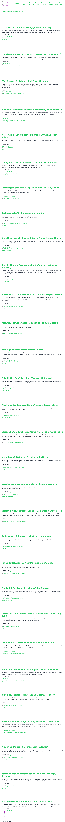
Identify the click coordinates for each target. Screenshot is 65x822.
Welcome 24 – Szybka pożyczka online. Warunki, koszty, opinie (29, 136)
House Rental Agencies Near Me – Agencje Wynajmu (27, 563)
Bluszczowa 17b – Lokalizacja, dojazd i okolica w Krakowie (30, 669)
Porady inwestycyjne (44, 3)
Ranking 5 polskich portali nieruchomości (22, 349)
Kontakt (17, 3)
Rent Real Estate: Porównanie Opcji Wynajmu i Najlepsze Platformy (29, 266)
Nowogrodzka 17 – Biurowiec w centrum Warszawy (27, 801)
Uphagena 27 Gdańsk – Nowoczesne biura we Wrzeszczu (30, 162)
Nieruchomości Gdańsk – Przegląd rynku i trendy (26, 457)
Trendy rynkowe (37, 3)
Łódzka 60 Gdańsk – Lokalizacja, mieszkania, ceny (26, 27)
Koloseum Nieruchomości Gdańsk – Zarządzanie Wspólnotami (32, 511)
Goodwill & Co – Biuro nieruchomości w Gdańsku (25, 588)
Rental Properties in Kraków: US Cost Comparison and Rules (31, 238)
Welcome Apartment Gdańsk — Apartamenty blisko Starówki (32, 109)
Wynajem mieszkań (31, 3)
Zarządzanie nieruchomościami (53, 3)
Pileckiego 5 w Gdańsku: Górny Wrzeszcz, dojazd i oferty (30, 405)
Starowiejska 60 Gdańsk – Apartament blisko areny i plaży (30, 187)
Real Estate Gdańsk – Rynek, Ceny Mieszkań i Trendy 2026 (30, 721)
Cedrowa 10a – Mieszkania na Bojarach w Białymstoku (28, 642)
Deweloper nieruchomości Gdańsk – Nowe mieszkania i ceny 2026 (31, 614)
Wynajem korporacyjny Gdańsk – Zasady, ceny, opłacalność (31, 54)
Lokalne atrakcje (61, 3)
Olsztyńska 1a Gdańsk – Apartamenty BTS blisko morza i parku (32, 432)
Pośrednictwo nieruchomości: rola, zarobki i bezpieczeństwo (32, 294)
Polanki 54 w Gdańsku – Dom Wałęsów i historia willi (27, 378)
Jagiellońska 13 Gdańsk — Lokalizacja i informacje (26, 536)
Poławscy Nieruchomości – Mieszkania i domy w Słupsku (30, 323)
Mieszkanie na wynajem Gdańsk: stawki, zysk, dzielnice (29, 484)
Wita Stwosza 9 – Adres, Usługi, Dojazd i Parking (25, 81)
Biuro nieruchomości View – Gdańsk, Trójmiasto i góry (28, 695)
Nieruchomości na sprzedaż (23, 3)
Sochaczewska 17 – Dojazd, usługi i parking (23, 213)
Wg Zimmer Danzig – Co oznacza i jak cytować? (25, 747)
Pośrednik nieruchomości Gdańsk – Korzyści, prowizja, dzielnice (29, 774)
